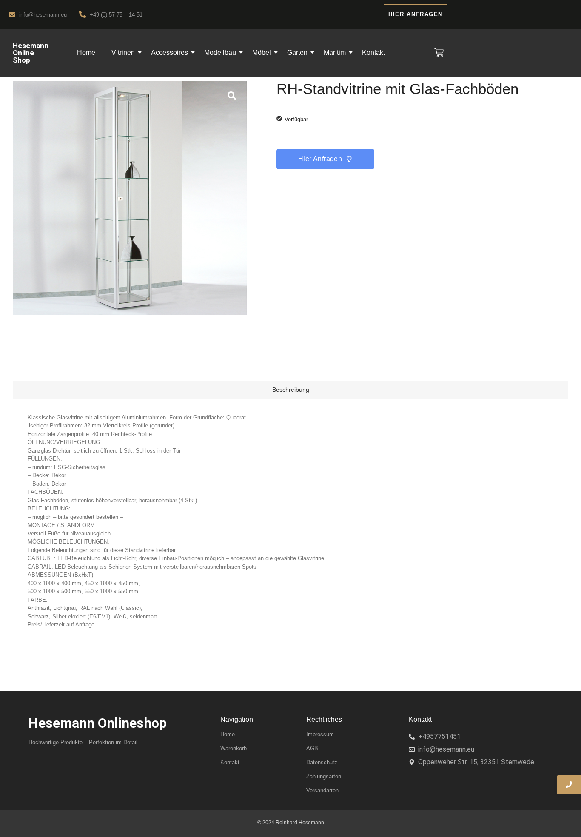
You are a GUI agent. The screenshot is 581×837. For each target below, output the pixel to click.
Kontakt (373, 52)
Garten (297, 52)
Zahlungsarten (323, 776)
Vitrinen (123, 52)
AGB (312, 748)
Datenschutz (321, 762)
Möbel (261, 52)
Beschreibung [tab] (290, 389)
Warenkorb (233, 748)
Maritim (335, 52)
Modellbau (220, 52)
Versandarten (322, 790)
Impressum (320, 734)
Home (86, 52)
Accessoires (169, 52)
